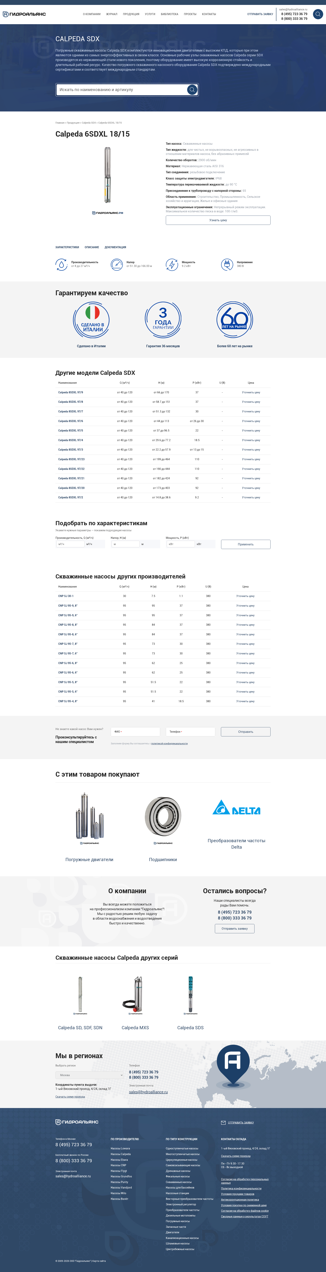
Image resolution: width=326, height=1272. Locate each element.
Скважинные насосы (179, 1182)
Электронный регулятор (181, 1204)
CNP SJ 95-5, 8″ (68, 682)
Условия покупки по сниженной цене (244, 1205)
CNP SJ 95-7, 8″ (68, 643)
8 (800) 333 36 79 (294, 19)
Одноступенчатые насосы (182, 1148)
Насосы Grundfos (121, 1176)
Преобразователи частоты (182, 1210)
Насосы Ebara (119, 1159)
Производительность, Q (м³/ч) (74, 537)
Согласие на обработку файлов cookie (245, 1210)
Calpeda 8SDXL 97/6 (70, 421)
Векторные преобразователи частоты (189, 1198)
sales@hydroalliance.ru (293, 9)
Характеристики (67, 247)
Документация (115, 247)
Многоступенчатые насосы (183, 1154)
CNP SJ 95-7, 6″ (68, 653)
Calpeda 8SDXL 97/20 (71, 487)
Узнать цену (218, 220)
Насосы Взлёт (119, 1198)
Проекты (190, 14)
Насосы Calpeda (121, 1154)
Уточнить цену (251, 392)
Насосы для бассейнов (180, 1187)
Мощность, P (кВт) (177, 537)
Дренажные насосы (178, 1170)
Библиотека (169, 14)
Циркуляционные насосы (181, 1159)
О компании (92, 14)
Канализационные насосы (182, 1238)
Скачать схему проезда (70, 1096)
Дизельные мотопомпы (180, 1215)
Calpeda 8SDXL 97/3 (70, 449)
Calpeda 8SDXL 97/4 (70, 440)
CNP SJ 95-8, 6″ (68, 634)
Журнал (111, 14)
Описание (92, 247)
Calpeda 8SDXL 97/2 (70, 497)
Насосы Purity (119, 1182)
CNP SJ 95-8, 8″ (68, 624)
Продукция (131, 14)
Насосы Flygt (119, 1170)
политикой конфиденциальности (169, 743)
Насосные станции (177, 1193)
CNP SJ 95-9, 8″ (68, 605)
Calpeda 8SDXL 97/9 (70, 392)
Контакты (209, 14)
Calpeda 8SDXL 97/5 (70, 430)
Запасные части (176, 1226)
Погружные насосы (178, 1221)
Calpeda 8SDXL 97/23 (71, 459)
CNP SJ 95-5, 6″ (68, 691)
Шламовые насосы (178, 1243)
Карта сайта (99, 1261)
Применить (246, 544)
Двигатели (172, 1232)
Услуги (150, 14)
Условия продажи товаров (237, 1193)
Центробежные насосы (180, 1249)
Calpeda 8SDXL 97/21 (71, 478)
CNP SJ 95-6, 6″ (68, 672)
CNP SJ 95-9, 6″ (68, 615)
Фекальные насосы (178, 1176)
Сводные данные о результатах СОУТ (244, 1216)
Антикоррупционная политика (240, 1199)
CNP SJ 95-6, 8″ (68, 663)
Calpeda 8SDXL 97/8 (70, 401)
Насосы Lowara (120, 1148)
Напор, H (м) (118, 537)
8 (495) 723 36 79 (294, 14)
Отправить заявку (260, 14)
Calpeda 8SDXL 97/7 (70, 411)
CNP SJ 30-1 (66, 596)
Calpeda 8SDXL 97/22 (71, 468)
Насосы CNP (118, 1165)
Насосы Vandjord (121, 1187)
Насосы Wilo (118, 1193)
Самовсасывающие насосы (183, 1165)
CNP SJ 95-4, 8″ (68, 701)
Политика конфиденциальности (241, 1188)
